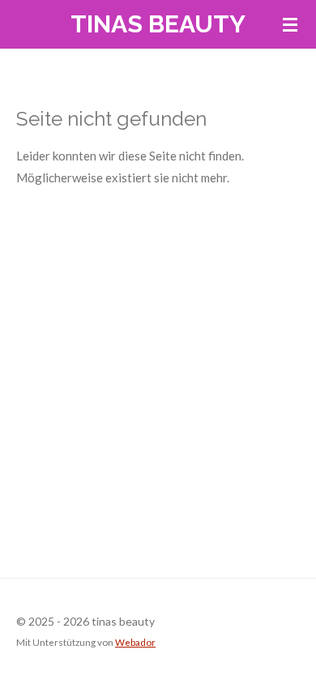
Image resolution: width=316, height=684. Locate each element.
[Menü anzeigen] (290, 24)
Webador (135, 642)
